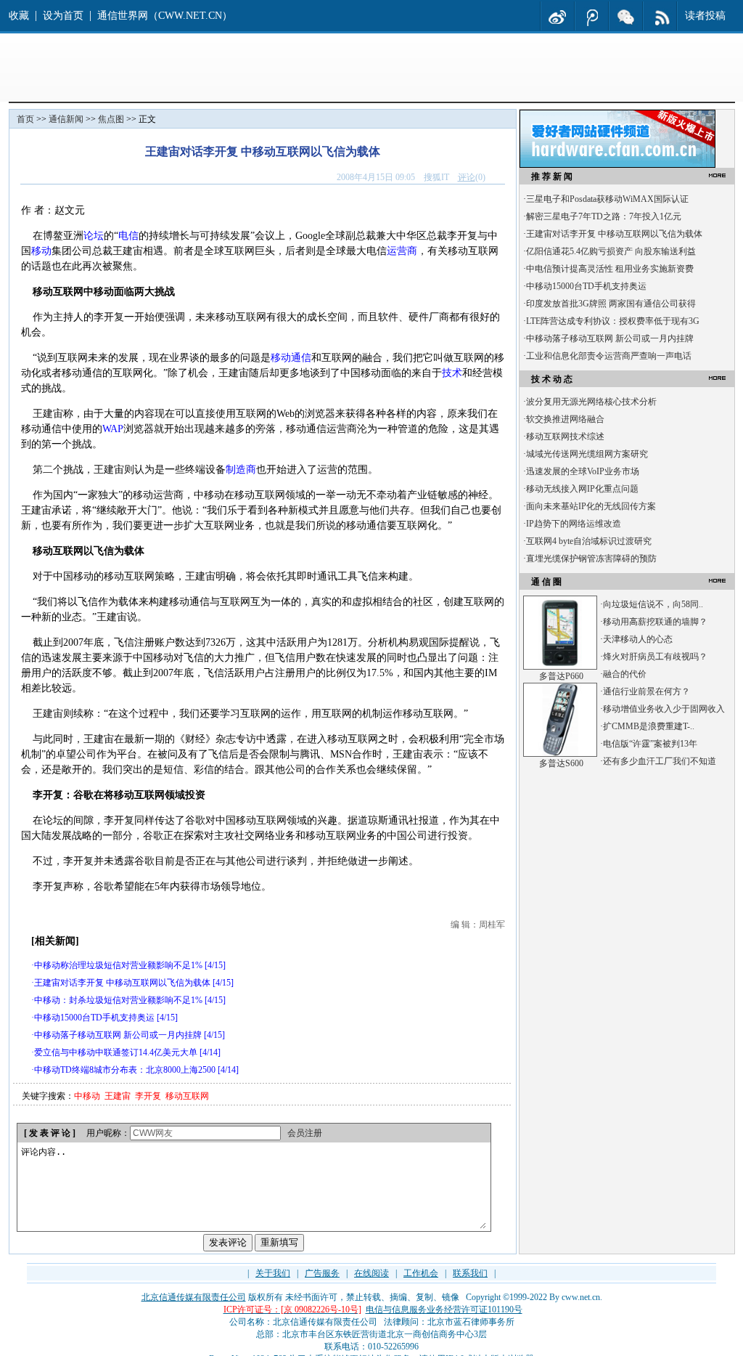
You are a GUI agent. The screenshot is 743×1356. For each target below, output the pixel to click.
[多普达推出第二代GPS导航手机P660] (560, 667)
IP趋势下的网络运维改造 (573, 524)
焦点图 (111, 119)
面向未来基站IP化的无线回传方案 (591, 506)
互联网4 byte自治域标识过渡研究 (589, 541)
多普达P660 (561, 676)
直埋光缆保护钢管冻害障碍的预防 (591, 558)
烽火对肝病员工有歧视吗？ (655, 656)
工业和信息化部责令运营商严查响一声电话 (608, 356)
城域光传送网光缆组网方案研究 (587, 454)
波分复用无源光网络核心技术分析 (591, 402)
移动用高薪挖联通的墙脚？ (655, 622)
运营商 (402, 250)
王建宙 (117, 1096)
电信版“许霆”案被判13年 (650, 744)
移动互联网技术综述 (565, 436)
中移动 (87, 1096)
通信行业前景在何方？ (646, 691)
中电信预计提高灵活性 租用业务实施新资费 (610, 269)
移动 (41, 250)
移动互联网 (187, 1096)
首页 (25, 119)
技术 (452, 373)
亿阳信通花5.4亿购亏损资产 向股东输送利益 (611, 251)
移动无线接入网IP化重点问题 (582, 489)
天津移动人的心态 (638, 639)
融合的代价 (624, 674)
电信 (128, 235)
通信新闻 (66, 119)
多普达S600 (561, 763)
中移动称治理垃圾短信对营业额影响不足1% (118, 965)
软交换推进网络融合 (565, 419)
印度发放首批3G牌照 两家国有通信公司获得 (611, 304)
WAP (112, 428)
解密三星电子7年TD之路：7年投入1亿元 (603, 216)
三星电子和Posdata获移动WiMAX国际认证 (607, 199)
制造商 (241, 469)
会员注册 (304, 1133)
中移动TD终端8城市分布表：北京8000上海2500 (124, 1070)
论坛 (93, 235)
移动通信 (291, 357)
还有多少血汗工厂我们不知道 (659, 761)
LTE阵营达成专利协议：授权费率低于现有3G (612, 321)
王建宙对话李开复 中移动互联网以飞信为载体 (122, 983)
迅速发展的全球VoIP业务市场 (582, 471)
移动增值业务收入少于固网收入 (664, 709)
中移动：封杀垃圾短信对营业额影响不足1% (118, 1000)
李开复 (148, 1096)
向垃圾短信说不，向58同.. (653, 604)
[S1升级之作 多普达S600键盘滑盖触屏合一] (560, 754)
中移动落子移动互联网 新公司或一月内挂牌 (118, 1035)
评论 (466, 177)
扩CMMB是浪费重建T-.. (648, 726)
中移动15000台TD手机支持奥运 (94, 1017)
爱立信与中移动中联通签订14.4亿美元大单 (115, 1052)
